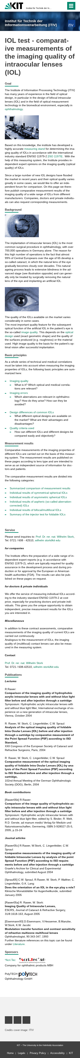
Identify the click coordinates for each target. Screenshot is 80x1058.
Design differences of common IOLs (32, 412)
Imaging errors (19, 392)
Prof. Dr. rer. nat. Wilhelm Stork (55, 536)
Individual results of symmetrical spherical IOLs (38, 492)
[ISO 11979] (55, 156)
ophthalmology (14, 109)
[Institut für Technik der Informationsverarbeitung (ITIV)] (71, 23)
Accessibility (57, 1053)
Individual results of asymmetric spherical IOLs (38, 497)
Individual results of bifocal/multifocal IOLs (35, 509)
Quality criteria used (22, 428)
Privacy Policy (38, 1053)
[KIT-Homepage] (14, 5)
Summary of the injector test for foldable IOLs (37, 514)
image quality (29, 332)
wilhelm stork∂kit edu (47, 540)
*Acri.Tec (10, 959)
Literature (19, 944)
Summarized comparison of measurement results (40, 488)
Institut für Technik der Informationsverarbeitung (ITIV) (39, 8)
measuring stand (34, 148)
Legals (21, 1053)
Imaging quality (19, 380)
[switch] (56, 6)
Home (10, 1053)
